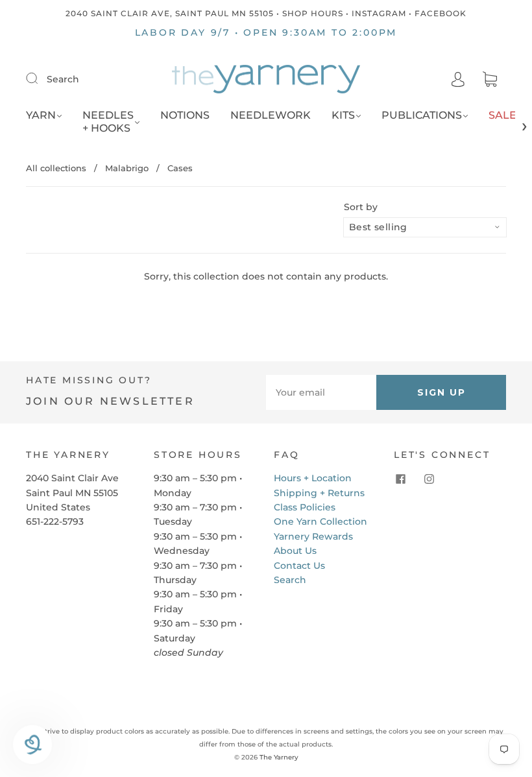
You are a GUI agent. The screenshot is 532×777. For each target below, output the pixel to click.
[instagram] (429, 478)
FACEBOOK (440, 13)
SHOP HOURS (312, 13)
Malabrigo (127, 168)
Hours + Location (313, 478)
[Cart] (490, 80)
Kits (343, 115)
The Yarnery (279, 757)
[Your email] (321, 392)
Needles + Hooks (108, 121)
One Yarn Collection (320, 521)
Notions (185, 115)
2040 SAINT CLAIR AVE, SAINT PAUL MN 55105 (170, 13)
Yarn (41, 115)
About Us (295, 550)
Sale (502, 115)
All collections (56, 168)
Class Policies (304, 507)
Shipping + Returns (319, 493)
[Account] (458, 79)
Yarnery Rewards (313, 536)
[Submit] (40, 78)
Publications (421, 115)
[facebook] (400, 478)
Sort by (361, 206)
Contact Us (299, 565)
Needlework (270, 115)
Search (63, 79)
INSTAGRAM (379, 13)
